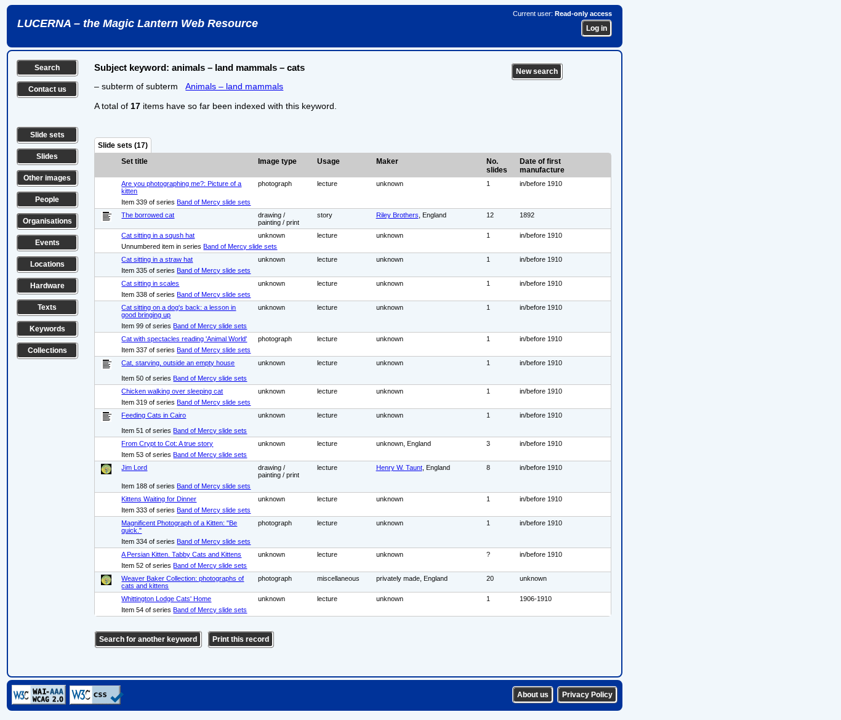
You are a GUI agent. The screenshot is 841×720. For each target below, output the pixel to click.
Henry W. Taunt (399, 467)
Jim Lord (134, 467)
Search (47, 67)
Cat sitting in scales (150, 283)
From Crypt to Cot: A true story (167, 443)
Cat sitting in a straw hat (157, 259)
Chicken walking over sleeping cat (172, 391)
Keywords (47, 329)
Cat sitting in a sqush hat (158, 235)
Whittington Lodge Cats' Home (166, 598)
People (47, 199)
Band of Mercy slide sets (214, 202)
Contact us (47, 89)
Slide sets (47, 135)
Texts (47, 307)
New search (537, 71)
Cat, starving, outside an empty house (178, 362)
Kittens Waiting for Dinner (158, 499)
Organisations (47, 221)
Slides (47, 156)
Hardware (47, 285)
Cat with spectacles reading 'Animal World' (184, 338)
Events (47, 242)
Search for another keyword (148, 639)
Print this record (240, 639)
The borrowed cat (147, 215)
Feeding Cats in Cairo (153, 415)
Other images (47, 178)
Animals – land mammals (234, 86)
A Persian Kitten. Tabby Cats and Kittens (181, 554)
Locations (47, 264)
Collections (47, 350)
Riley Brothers (397, 215)
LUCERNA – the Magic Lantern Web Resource (137, 23)
